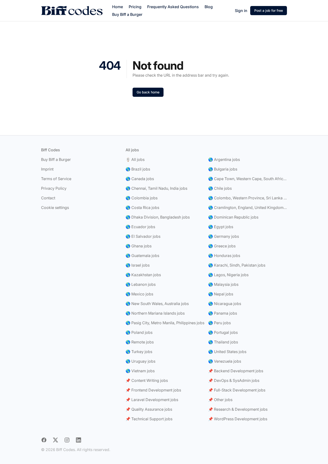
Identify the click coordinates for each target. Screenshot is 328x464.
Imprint (47, 169)
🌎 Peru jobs (219, 322)
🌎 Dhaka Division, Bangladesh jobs (158, 217)
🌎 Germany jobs (223, 236)
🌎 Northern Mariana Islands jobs (155, 313)
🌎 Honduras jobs (224, 255)
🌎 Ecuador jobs (140, 226)
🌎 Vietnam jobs (140, 370)
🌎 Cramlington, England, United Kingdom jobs (247, 207)
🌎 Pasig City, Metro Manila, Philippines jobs (165, 322)
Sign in (241, 10)
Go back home (148, 92)
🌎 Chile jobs (220, 188)
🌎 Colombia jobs (142, 197)
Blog (209, 6)
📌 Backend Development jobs (235, 370)
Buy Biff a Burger (127, 14)
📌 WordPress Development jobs (237, 418)
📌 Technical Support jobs (149, 418)
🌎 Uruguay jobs (140, 361)
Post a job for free (268, 10)
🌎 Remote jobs (140, 342)
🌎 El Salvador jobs (143, 236)
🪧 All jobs (135, 159)
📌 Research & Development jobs (237, 409)
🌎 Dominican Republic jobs (233, 217)
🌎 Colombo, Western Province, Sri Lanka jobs (247, 197)
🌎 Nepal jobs (220, 294)
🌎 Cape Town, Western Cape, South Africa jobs (247, 178)
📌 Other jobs (220, 399)
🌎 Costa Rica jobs (142, 207)
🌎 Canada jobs (140, 178)
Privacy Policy (54, 188)
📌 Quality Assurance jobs (149, 409)
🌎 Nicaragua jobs (224, 303)
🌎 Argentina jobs (224, 159)
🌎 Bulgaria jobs (222, 169)
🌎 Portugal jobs (223, 332)
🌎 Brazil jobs (138, 169)
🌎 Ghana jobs (139, 246)
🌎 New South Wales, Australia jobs (157, 303)
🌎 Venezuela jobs (224, 361)
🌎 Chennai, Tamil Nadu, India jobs (156, 188)
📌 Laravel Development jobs (152, 399)
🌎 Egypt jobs (220, 226)
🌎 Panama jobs (222, 313)
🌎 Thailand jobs (223, 342)
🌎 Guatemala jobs (142, 255)
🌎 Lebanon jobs (141, 284)
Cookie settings (55, 207)
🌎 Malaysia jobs (223, 284)
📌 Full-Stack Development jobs (236, 390)
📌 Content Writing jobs (147, 380)
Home (117, 6)
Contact (48, 197)
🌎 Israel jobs (138, 265)
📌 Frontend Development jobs (153, 390)
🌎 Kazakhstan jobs (143, 274)
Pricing (135, 6)
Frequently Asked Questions (173, 6)
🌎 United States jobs (227, 351)
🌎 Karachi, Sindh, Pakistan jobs (236, 265)
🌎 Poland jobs (139, 332)
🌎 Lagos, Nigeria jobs (228, 274)
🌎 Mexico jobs (139, 294)
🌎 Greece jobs (222, 246)
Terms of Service (56, 178)
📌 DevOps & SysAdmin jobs (233, 380)
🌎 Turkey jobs (139, 351)
